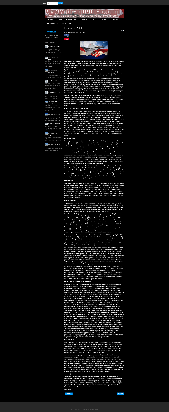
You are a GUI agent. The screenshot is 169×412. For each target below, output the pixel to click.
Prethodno (68, 393)
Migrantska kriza (52, 23)
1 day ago (52, 54)
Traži (61, 3)
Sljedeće (120, 393)
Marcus (50, 70)
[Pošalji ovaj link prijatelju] (123, 30)
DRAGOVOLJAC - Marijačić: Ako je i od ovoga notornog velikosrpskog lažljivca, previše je (53, 118)
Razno (94, 20)
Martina (50, 57)
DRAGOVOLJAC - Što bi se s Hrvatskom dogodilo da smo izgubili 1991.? (51, 96)
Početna (50, 20)
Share (67, 34)
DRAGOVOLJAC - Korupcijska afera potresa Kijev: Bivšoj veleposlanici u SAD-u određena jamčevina (53, 148)
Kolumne (104, 20)
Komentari (114, 20)
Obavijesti (84, 20)
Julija (49, 46)
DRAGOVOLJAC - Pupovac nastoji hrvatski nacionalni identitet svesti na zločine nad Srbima (53, 75)
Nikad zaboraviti (71, 20)
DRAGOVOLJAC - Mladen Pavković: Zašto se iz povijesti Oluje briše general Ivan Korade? (53, 139)
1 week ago (50, 66)
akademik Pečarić (68, 23)
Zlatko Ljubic (52, 114)
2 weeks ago (57, 120)
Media (96, 409)
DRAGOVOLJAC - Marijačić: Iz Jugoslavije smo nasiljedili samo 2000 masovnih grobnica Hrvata (52, 107)
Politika (59, 20)
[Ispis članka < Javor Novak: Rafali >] (121, 30)
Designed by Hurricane (89, 409)
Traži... (44, 3)
